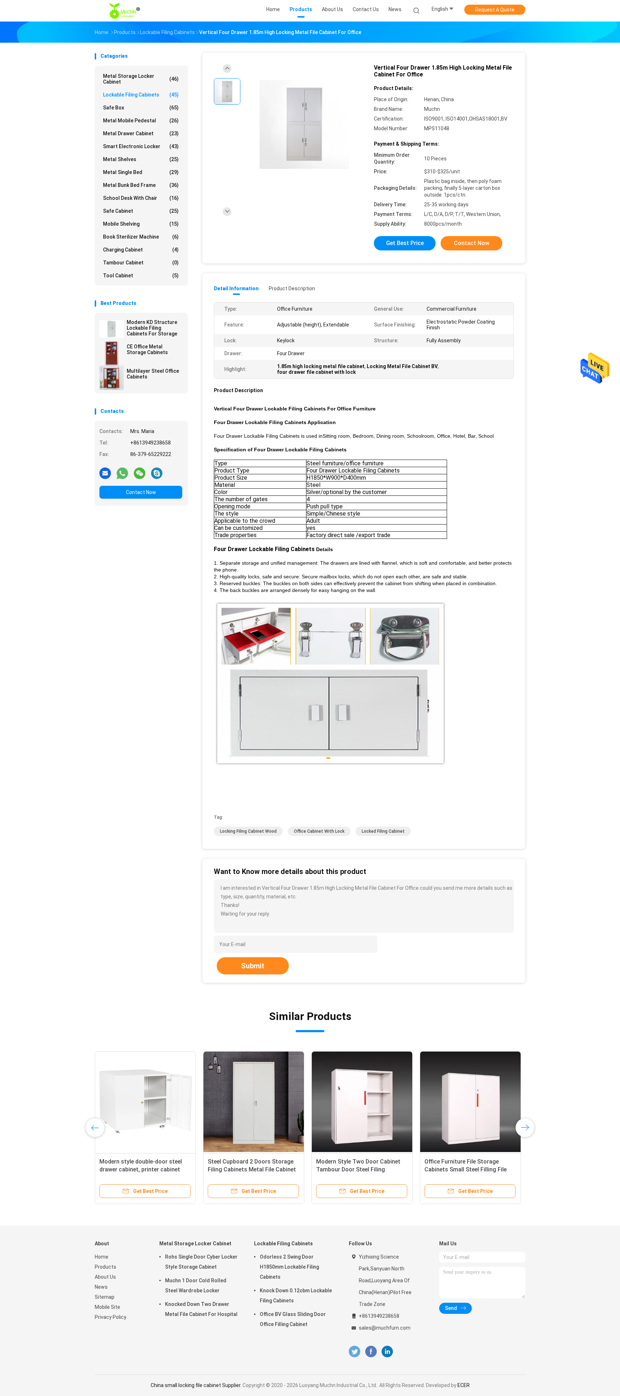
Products (105, 1267)
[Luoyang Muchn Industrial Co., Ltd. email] (105, 473)
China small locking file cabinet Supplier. (197, 1385)
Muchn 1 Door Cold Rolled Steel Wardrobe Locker (195, 1285)
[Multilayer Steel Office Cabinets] (111, 378)
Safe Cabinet (141, 211)
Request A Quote (495, 10)
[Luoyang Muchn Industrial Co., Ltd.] (126, 10)
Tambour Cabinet (141, 262)
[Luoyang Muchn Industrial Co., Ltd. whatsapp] (122, 473)
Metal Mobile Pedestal (141, 120)
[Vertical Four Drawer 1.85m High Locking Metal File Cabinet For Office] (304, 124)
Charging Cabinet (141, 250)
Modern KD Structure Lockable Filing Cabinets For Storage (152, 328)
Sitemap (104, 1297)
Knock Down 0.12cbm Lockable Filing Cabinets (296, 1295)
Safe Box (141, 108)
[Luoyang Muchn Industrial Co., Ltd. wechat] (139, 473)
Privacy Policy (110, 1317)
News (101, 1287)
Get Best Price (405, 243)
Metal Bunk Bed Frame (141, 185)
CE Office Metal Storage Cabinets (147, 349)
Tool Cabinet (141, 275)
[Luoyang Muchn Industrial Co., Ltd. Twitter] (354, 1351)
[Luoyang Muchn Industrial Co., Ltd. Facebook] (371, 1351)
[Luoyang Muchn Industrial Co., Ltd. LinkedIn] (387, 1351)
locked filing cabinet (383, 831)
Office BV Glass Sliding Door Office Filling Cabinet (293, 1319)
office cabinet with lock (319, 831)
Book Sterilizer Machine (141, 237)
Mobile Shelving (141, 224)
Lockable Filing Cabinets (141, 95)
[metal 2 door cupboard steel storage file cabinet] (396, 1102)
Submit (252, 966)
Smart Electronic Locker (141, 146)
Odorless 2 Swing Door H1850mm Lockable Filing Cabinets (289, 1267)
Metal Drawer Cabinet (141, 133)
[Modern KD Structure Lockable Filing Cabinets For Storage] (111, 329)
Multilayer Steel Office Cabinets (153, 374)
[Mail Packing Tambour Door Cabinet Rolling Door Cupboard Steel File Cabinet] (180, 1102)
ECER (463, 1385)
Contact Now (141, 492)
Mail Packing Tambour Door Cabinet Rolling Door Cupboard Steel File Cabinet (175, 1169)
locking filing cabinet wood (248, 831)
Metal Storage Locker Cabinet (141, 79)
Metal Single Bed (141, 172)
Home (101, 1257)
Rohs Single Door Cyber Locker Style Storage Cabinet (201, 1262)
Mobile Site (107, 1307)
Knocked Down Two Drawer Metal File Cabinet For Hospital (201, 1309)
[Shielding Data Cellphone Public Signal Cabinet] (505, 1102)
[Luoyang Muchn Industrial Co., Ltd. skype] (157, 473)
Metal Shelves (141, 159)
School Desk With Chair (141, 198)
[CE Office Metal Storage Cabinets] (111, 353)
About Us (105, 1277)
